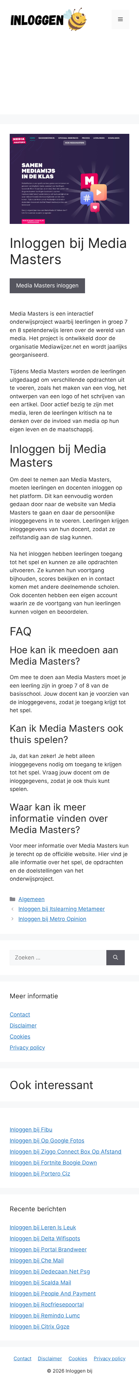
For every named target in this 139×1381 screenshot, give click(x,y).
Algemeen (31, 899)
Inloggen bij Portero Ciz (40, 1173)
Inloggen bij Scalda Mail (40, 1282)
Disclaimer (23, 1025)
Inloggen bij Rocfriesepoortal (47, 1304)
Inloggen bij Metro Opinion (52, 919)
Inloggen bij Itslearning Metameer (61, 909)
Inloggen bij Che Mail (37, 1260)
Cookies (20, 1036)
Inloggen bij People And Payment (53, 1293)
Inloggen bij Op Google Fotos (47, 1140)
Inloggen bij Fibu (31, 1129)
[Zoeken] (115, 958)
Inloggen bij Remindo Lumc (45, 1315)
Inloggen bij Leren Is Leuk (43, 1227)
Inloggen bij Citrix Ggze (40, 1326)
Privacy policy (27, 1047)
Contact (20, 1014)
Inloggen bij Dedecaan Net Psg (50, 1271)
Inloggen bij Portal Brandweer (48, 1249)
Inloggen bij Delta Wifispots (45, 1238)
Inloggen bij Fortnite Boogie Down (53, 1162)
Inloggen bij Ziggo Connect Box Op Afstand (66, 1151)
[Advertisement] (69, 78)
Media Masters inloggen (47, 285)
